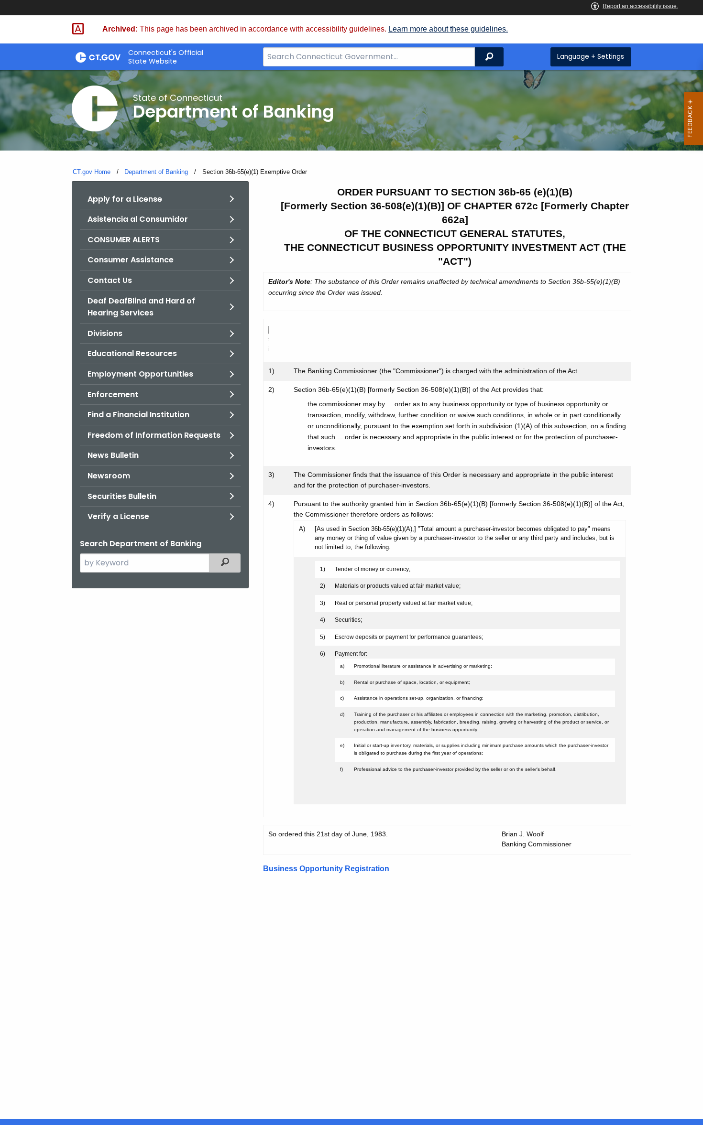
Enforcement (113, 394)
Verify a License (118, 516)
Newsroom (109, 475)
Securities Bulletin (122, 496)
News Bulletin (113, 455)
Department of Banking (156, 171)
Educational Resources (132, 353)
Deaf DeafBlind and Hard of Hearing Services (141, 307)
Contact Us (110, 280)
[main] (351, 594)
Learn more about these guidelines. (448, 29)
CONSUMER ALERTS (124, 239)
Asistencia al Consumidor (138, 219)
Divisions (105, 333)
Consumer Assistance (131, 259)
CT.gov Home (91, 171)
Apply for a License (125, 199)
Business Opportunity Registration (326, 869)
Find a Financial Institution (138, 414)
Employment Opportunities (140, 373)
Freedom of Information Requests (154, 435)
